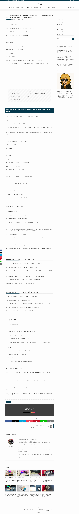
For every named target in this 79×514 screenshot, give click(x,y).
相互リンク (56, 509)
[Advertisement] (29, 76)
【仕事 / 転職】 (61, 31)
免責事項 (47, 510)
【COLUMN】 (60, 19)
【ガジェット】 (8, 19)
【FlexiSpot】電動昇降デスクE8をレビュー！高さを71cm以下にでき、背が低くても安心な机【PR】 (65, 51)
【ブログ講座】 (61, 29)
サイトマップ (26, 509)
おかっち (11, 446)
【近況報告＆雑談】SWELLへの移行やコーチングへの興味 (65, 47)
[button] (8, 421)
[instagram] (70, 0)
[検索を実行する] (73, 39)
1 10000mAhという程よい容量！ (19, 94)
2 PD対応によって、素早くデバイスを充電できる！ (22, 96)
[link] (19, 458)
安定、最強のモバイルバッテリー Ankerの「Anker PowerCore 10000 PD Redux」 (28, 93)
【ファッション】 (61, 26)
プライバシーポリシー (49, 509)
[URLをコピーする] (50, 421)
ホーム (22, 509)
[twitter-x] (69, 0)
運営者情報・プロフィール (34, 509)
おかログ (39, 4)
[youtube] (72, 0)
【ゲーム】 (60, 24)
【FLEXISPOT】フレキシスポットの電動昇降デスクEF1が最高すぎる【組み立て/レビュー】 (65, 60)
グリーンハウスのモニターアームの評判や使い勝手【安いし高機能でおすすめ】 (65, 65)
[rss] (73, 0)
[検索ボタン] (74, 7)
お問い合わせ (42, 509)
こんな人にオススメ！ (17, 99)
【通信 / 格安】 (61, 34)
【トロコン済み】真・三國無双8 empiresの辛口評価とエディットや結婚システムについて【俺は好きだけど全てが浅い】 (65, 56)
